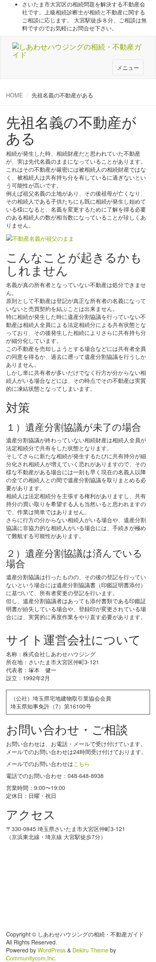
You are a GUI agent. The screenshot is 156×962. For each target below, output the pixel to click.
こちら (81, 764)
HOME (14, 95)
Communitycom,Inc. (31, 958)
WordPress (52, 950)
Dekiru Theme (90, 950)
